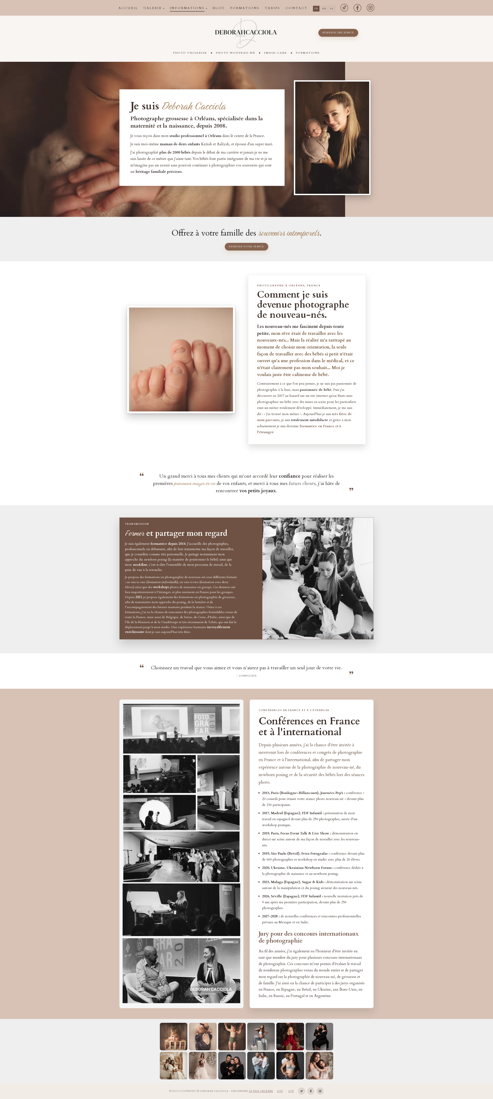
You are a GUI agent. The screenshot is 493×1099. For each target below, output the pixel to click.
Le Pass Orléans (261, 1091)
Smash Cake (275, 53)
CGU (280, 1091)
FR (316, 8)
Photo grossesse (190, 53)
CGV (291, 1091)
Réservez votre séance (246, 246)
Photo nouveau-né (235, 53)
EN (324, 8)
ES (332, 8)
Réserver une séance (338, 32)
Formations (308, 53)
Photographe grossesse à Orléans (172, 118)
